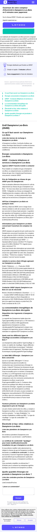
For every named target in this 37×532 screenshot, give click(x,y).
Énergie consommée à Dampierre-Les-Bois (19, 96)
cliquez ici (13, 504)
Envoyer (18, 498)
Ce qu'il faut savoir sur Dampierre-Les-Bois (19, 93)
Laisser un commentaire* (11, 486)
